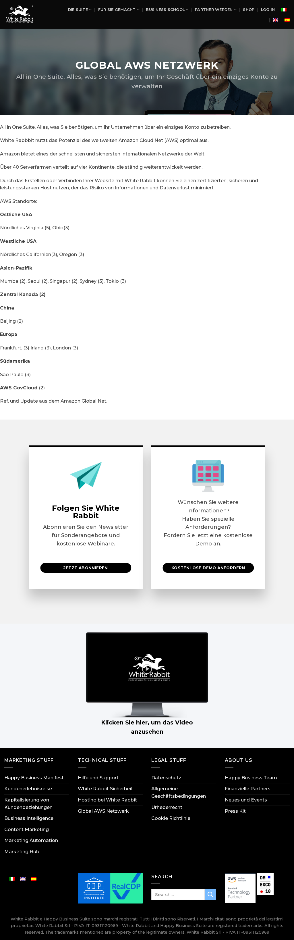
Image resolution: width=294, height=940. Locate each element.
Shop (248, 9)
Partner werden (214, 9)
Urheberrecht (166, 807)
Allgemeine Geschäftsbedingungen (178, 792)
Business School (165, 9)
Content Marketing (26, 829)
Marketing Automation (31, 840)
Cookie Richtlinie (170, 818)
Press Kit (235, 811)
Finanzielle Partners (247, 788)
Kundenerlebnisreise (28, 788)
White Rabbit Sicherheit (105, 788)
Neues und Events (246, 800)
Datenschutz (166, 778)
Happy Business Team (251, 778)
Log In (268, 9)
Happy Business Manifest (34, 778)
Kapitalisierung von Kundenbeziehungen (28, 803)
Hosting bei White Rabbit (107, 800)
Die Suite (78, 9)
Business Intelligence (28, 818)
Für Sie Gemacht (117, 9)
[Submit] (210, 894)
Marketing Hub (21, 851)
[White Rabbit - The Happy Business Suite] (21, 14)
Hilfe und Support (98, 778)
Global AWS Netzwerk (103, 811)
